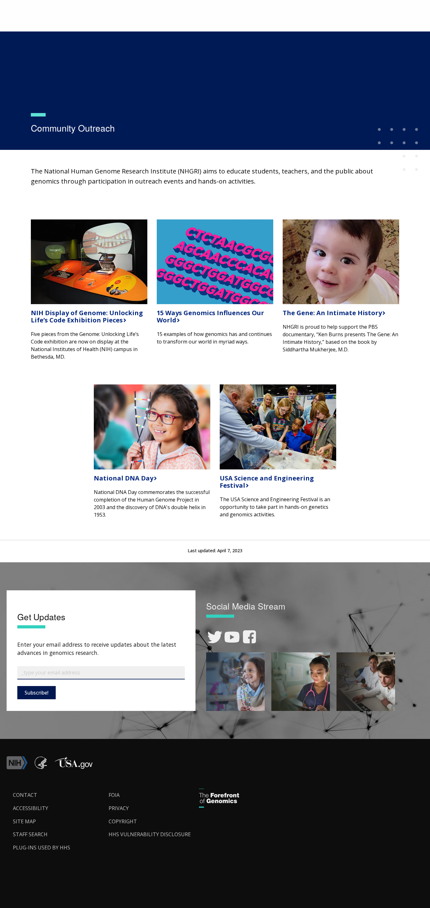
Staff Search (30, 834)
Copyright (123, 821)
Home (37, 30)
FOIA (114, 795)
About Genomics (68, 30)
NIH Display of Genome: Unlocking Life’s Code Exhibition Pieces (87, 316)
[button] (73, 767)
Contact (25, 795)
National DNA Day (123, 478)
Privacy (119, 808)
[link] (214, 637)
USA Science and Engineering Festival (267, 482)
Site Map (24, 821)
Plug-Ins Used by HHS (41, 847)
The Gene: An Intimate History (331, 313)
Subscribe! (36, 692)
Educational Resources (115, 30)
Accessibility (30, 808)
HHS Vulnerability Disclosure (150, 834)
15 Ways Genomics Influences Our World (210, 316)
